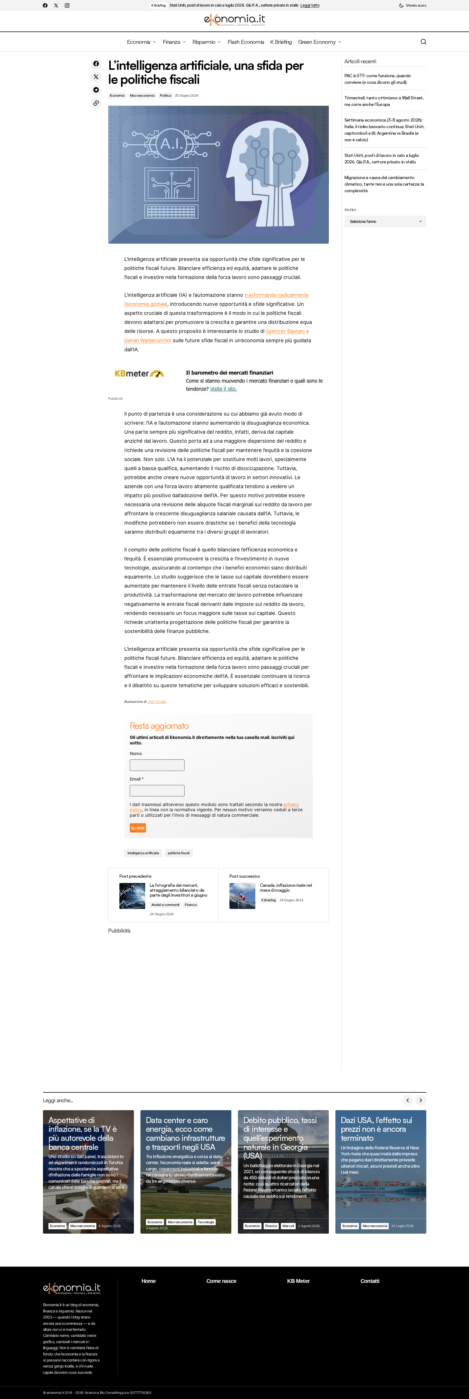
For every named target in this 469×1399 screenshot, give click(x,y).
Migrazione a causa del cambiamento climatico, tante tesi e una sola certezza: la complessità (384, 184)
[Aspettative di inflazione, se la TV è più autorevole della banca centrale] (88, 1172)
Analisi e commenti (165, 905)
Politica (165, 95)
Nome (136, 753)
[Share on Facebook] (96, 63)
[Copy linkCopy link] (96, 103)
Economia (117, 95)
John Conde (156, 702)
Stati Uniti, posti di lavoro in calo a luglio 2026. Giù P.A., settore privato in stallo (233, 5)
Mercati (288, 1226)
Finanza (191, 905)
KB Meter (298, 1281)
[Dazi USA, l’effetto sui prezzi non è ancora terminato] (380, 1172)
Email (137, 779)
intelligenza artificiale (143, 853)
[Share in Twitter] (96, 77)
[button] (412, 5)
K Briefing (158, 5)
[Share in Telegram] (96, 90)
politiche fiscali (179, 853)
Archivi (350, 209)
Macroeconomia (142, 95)
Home (149, 1281)
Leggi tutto (309, 5)
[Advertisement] (218, 1004)
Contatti (370, 1281)
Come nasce (221, 1281)
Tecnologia (206, 1222)
